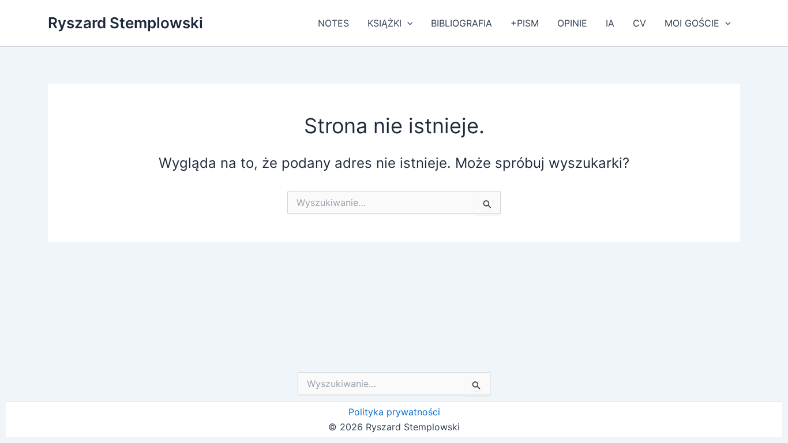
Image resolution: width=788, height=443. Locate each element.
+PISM (525, 23)
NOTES (333, 23)
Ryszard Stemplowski (125, 23)
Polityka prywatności (394, 412)
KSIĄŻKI (384, 23)
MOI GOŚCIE (692, 23)
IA (610, 23)
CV (639, 23)
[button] (407, 23)
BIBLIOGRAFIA (461, 23)
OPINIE (572, 23)
